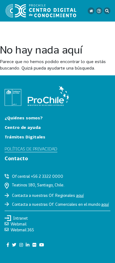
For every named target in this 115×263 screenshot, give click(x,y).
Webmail (18, 223)
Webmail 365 (22, 229)
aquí (80, 195)
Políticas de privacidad (31, 148)
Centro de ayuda (23, 127)
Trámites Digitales (25, 136)
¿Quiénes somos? (24, 117)
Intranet (20, 218)
